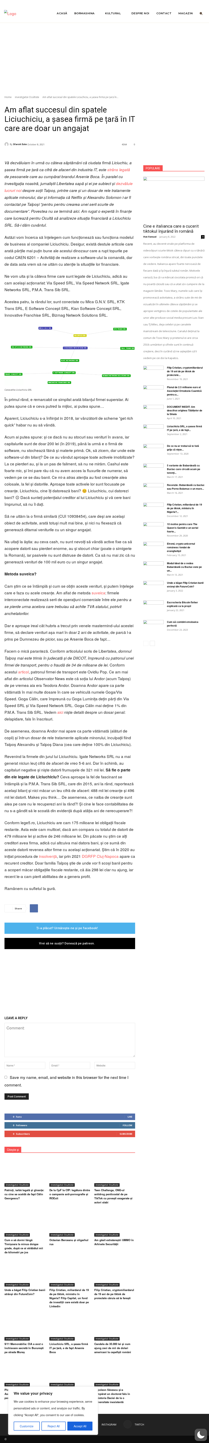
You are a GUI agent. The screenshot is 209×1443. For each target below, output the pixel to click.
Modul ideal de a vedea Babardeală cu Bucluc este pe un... (184, 566)
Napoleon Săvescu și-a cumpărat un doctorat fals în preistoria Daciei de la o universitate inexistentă (112, 1396)
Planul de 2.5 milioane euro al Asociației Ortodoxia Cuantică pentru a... (184, 390)
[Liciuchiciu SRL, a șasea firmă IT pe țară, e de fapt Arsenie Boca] (69, 1326)
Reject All (54, 1426)
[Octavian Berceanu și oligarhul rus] (69, 1222)
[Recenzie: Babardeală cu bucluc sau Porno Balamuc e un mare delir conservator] (153, 490)
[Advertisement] (104, 56)
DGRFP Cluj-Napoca (100, 856)
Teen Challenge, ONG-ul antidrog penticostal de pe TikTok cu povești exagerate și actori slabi (113, 1196)
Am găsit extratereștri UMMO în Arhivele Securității (114, 1242)
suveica (98, 592)
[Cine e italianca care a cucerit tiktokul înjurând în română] (174, 199)
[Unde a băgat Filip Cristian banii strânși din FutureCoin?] (24, 1272)
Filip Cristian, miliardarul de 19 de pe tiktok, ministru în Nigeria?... (184, 508)
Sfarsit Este (20, 144)
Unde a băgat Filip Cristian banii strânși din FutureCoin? (24, 1292)
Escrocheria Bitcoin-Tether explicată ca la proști (182, 604)
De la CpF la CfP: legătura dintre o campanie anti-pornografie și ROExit (69, 1194)
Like (130, 1116)
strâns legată (118, 169)
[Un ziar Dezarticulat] (26, 13)
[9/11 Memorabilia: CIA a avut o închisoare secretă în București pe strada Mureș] (24, 1326)
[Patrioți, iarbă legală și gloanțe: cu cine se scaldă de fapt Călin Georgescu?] (24, 1172)
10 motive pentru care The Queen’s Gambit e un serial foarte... (182, 527)
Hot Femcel (150, 236)
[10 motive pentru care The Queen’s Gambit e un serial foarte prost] (153, 529)
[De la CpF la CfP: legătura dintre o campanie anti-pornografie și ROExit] (69, 1172)
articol (23, 671)
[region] (53, 1411)
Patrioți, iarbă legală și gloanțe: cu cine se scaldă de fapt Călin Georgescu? (24, 1194)
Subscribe (126, 1133)
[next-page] (152, 643)
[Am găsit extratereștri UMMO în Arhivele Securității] (114, 1222)
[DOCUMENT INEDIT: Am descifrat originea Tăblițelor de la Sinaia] (153, 412)
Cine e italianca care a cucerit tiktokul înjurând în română (171, 229)
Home (8, 97)
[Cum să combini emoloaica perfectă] (153, 627)
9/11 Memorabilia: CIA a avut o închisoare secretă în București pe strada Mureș (24, 1348)
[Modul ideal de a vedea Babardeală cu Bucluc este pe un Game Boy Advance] (153, 568)
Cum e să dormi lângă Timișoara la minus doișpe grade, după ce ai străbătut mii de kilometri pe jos (23, 1246)
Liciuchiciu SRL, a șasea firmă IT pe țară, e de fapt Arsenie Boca (68, 1348)
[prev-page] (145, 643)
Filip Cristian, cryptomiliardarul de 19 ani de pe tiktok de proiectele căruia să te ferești (114, 1294)
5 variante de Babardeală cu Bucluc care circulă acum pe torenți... (183, 469)
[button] (201, 13)
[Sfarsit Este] (7, 144)
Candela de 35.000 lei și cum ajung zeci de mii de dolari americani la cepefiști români (112, 1348)
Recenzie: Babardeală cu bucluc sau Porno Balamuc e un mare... (186, 486)
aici (59, 712)
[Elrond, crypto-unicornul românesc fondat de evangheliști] (153, 549)
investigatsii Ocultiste (27, 97)
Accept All (80, 1426)
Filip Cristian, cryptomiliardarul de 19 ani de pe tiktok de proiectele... (185, 371)
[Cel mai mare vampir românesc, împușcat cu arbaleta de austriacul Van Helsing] (69, 1372)
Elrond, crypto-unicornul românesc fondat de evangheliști (181, 547)
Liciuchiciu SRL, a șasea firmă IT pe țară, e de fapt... (184, 428)
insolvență (47, 856)
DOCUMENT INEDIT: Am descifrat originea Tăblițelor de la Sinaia (184, 410)
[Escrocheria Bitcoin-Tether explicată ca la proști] (153, 607)
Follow (127, 1125)
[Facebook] (34, 908)
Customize (26, 1426)
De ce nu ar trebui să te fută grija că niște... (183, 447)
